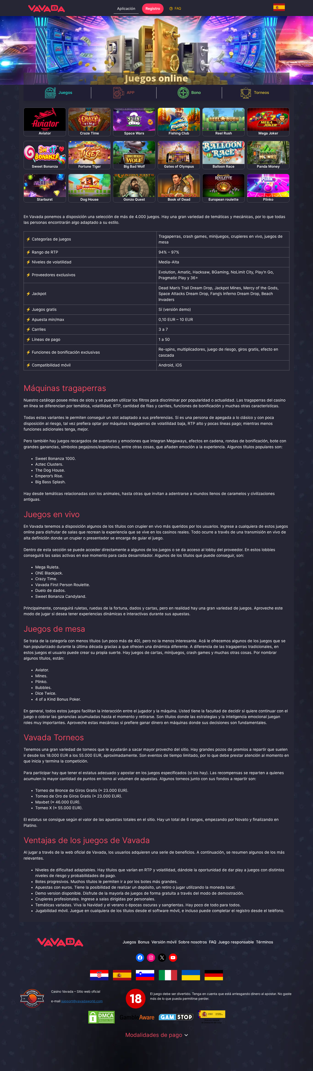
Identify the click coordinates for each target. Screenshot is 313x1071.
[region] (156, 50)
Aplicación (126, 8)
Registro (153, 8)
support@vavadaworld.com (82, 1001)
